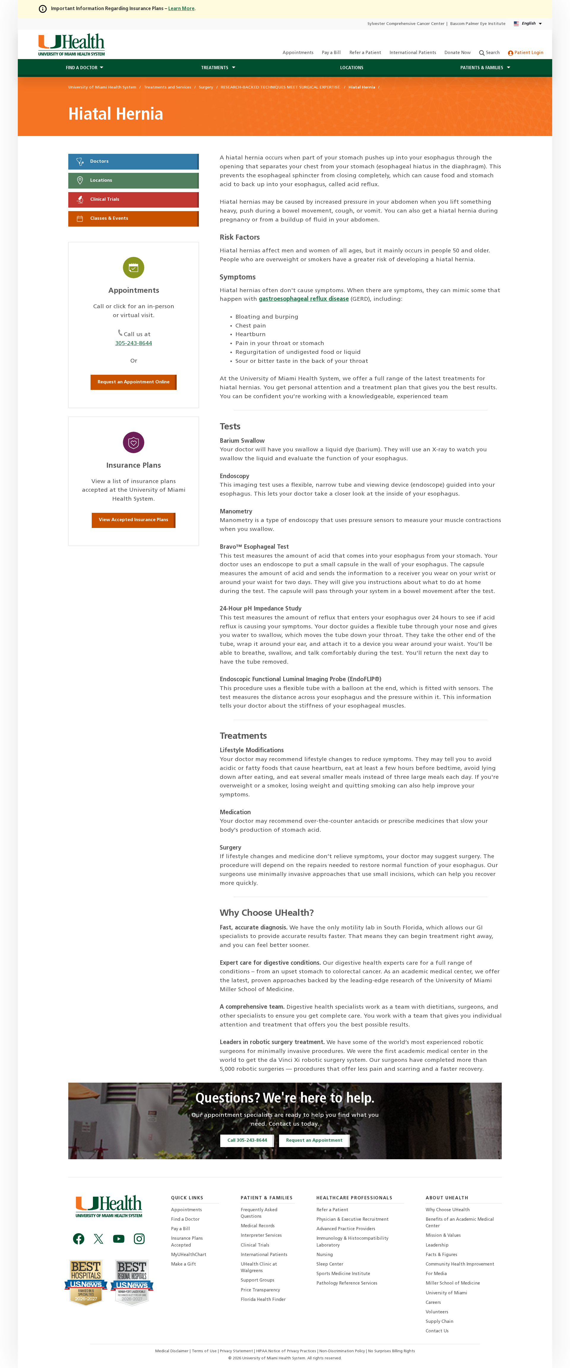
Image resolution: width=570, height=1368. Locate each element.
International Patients (413, 53)
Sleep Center (329, 1264)
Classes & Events (108, 218)
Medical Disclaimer (172, 1351)
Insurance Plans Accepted (187, 1241)
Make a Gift (183, 1264)
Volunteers (437, 1312)
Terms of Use (205, 1351)
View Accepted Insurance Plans (133, 520)
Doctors (99, 161)
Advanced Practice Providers (345, 1229)
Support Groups (257, 1280)
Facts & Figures (441, 1255)
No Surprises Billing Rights (391, 1351)
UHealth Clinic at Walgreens (259, 1267)
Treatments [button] (215, 68)
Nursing (324, 1255)
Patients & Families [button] (482, 68)
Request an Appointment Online (134, 382)
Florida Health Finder (263, 1300)
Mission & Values (443, 1235)
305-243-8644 (133, 344)
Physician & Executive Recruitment (352, 1219)
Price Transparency (260, 1290)
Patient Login (528, 53)
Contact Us (437, 1331)
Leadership (437, 1245)
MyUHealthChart (188, 1255)
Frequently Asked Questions (259, 1213)
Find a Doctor (185, 1219)
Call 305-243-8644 (247, 1140)
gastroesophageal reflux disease (304, 299)
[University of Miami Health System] (71, 44)
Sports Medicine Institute (343, 1274)
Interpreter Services (261, 1235)
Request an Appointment (314, 1140)
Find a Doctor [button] (81, 68)
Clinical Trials (104, 199)
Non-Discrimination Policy (342, 1351)
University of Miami (446, 1293)
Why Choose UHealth (448, 1210)
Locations (351, 68)
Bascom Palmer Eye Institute (478, 24)
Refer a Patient (365, 53)
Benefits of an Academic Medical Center (460, 1222)
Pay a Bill (331, 53)
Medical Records (258, 1226)
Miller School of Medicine (453, 1283)
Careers (433, 1303)
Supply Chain (439, 1322)
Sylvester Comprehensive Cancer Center (406, 24)
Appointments (298, 53)
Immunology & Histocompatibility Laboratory (352, 1241)
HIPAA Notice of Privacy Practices (286, 1351)
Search (492, 53)
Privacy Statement (237, 1351)
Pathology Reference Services (346, 1283)
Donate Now (457, 53)
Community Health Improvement (460, 1264)
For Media (436, 1274)
